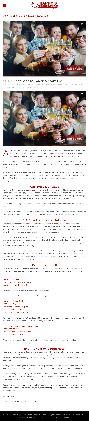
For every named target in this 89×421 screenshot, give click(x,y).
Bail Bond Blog (24, 84)
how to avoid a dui (49, 385)
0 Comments (27, 87)
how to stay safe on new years (71, 385)
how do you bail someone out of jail (24, 385)
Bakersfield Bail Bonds (64, 84)
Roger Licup (15, 87)
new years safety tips (44, 388)
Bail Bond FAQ (35, 84)
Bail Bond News (48, 84)
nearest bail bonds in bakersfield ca (18, 388)
